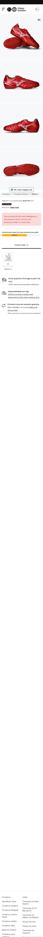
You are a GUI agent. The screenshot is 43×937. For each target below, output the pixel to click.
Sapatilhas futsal (9, 901)
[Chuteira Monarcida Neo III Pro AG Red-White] (8, 257)
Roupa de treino (29, 926)
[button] (27, 245)
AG (8, 264)
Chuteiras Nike (8, 925)
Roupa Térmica (28, 922)
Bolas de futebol (9, 930)
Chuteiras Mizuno (21, 194)
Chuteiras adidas (9, 921)
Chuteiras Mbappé (10, 910)
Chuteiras (6, 194)
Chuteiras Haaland (10, 906)
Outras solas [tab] (20, 245)
